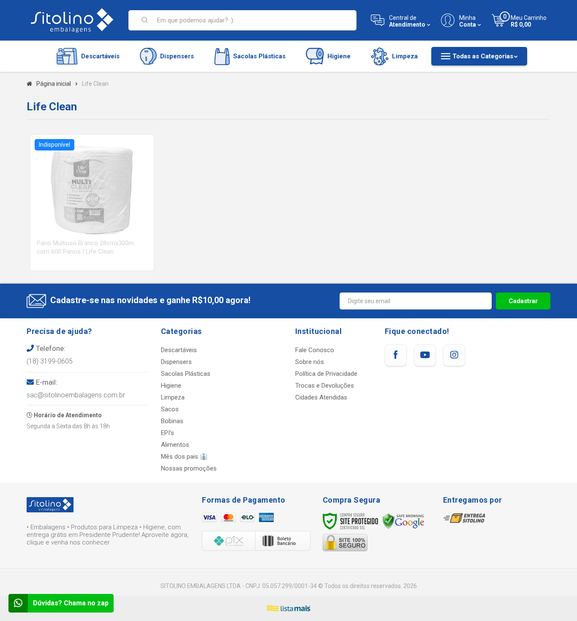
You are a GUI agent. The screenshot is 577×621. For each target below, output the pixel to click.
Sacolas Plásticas (185, 374)
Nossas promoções (189, 468)
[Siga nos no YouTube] (425, 355)
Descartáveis (179, 350)
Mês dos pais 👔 (184, 456)
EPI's (167, 433)
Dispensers (176, 362)
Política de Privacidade (326, 374)
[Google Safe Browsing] (403, 521)
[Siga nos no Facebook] (396, 355)
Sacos (170, 409)
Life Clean (95, 83)
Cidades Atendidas (321, 397)
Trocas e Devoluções (324, 385)
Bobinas (172, 421)
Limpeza (173, 397)
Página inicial (53, 83)
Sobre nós (309, 362)
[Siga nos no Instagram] (454, 355)
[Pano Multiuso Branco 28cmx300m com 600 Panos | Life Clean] (92, 203)
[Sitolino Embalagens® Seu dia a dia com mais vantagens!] (72, 20)
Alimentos (175, 445)
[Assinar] (523, 301)
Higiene (171, 385)
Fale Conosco (314, 350)
